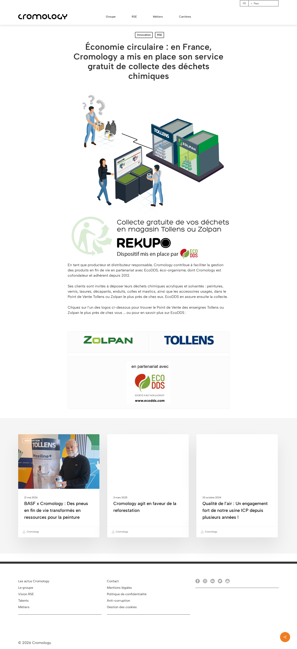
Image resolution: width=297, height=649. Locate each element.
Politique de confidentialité (126, 594)
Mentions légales (119, 588)
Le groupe (25, 588)
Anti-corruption (118, 600)
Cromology (32, 531)
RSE (159, 35)
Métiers (23, 607)
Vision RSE (26, 594)
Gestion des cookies (122, 607)
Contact (113, 581)
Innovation (144, 35)
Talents (23, 600)
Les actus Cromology (33, 581)
